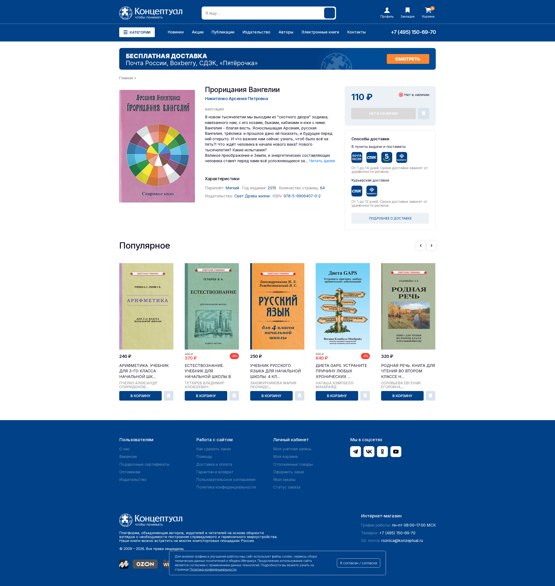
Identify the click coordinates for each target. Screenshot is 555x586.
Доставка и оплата (214, 464)
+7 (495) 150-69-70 (413, 32)
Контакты (356, 32)
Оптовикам (129, 472)
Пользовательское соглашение (225, 479)
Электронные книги (320, 32)
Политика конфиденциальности (226, 487)
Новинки (176, 32)
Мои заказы (284, 479)
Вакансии (128, 456)
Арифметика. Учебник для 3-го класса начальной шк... (144, 371)
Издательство (256, 32)
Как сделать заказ (213, 449)
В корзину (140, 396)
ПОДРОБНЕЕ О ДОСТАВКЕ (390, 218)
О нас (124, 449)
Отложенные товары (293, 464)
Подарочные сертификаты (144, 464)
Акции (198, 32)
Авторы (286, 32)
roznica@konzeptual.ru (402, 540)
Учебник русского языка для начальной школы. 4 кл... (275, 371)
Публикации (223, 32)
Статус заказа (286, 487)
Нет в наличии (383, 113)
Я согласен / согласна (358, 563)
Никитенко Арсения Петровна (236, 98)
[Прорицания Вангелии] (157, 146)
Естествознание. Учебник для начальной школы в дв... (208, 371)
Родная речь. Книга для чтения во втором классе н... (408, 371)
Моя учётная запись (292, 449)
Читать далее (322, 160)
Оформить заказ (288, 472)
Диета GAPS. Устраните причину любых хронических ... (341, 371)
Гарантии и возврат (214, 472)
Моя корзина (285, 456)
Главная (126, 78)
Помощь (204, 456)
